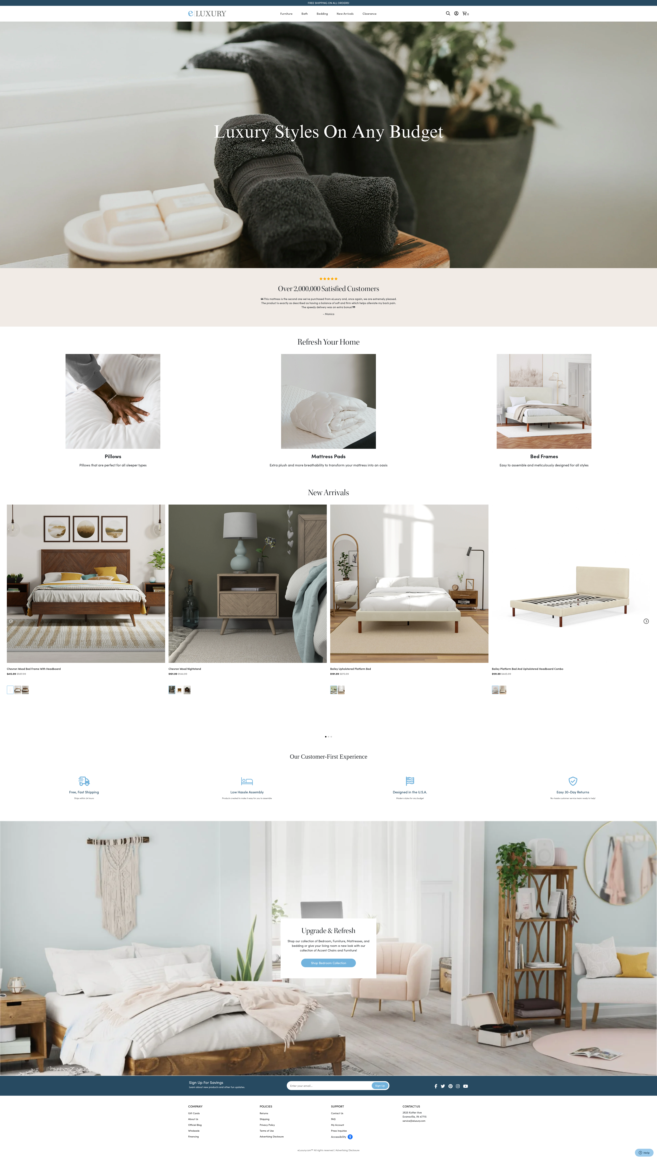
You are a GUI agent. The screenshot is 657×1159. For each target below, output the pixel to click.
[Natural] (17, 690)
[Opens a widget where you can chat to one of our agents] (644, 1153)
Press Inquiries (339, 1130)
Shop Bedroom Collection (328, 963)
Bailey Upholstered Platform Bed (350, 669)
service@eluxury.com (414, 1120)
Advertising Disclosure (272, 1136)
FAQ (333, 1119)
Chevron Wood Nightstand (185, 669)
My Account (337, 1124)
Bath (304, 13)
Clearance (370, 13)
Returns (264, 1113)
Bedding (322, 13)
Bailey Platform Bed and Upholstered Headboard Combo (527, 669)
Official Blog (195, 1124)
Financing (193, 1136)
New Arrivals (345, 13)
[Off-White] (341, 690)
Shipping (264, 1119)
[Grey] (10, 690)
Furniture (286, 13)
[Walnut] (25, 690)
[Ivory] (333, 690)
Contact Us (337, 1113)
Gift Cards (194, 1113)
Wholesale (193, 1130)
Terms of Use (267, 1130)
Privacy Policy (267, 1124)
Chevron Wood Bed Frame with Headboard (34, 669)
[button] (646, 621)
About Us (193, 1119)
